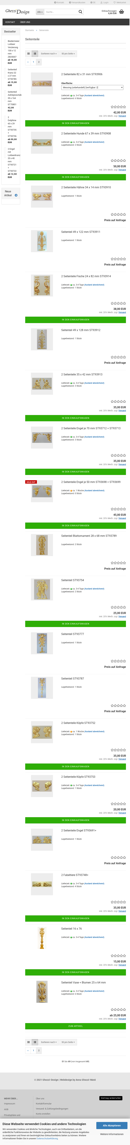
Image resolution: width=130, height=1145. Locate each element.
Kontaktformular (43, 1103)
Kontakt (60, 2)
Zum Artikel (75, 1026)
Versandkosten (78, 2)
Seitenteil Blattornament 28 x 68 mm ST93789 (89, 535)
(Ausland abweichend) (94, 95)
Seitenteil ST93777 (72, 634)
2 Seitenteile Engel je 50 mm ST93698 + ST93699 (91, 482)
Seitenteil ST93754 (72, 580)
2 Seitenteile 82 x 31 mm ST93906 (81, 74)
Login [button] (105, 2)
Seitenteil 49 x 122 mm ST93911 (80, 232)
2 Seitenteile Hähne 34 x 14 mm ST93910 (86, 187)
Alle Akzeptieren (112, 1125)
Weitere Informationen (112, 1134)
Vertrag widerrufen (111, 1098)
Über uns (25, 22)
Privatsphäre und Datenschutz (12, 1117)
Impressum (9, 1103)
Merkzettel (121, 2)
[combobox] (49, 53)
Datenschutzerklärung (47, 1138)
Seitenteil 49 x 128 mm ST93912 (80, 330)
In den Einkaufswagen (75, 123)
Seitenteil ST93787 (72, 678)
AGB (6, 1109)
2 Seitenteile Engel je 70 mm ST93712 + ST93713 (91, 428)
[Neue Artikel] (16, 195)
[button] (93, 2)
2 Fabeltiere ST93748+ (74, 875)
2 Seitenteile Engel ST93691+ (78, 830)
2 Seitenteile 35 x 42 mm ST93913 (81, 374)
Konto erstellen (43, 1113)
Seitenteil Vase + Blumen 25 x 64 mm (83, 982)
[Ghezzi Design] (17, 12)
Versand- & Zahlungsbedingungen (52, 1108)
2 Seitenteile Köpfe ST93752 (78, 723)
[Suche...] (80, 12)
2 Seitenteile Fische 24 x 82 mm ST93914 (86, 276)
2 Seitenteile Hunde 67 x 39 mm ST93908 (86, 133)
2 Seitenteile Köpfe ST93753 (78, 776)
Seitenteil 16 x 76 (71, 928)
